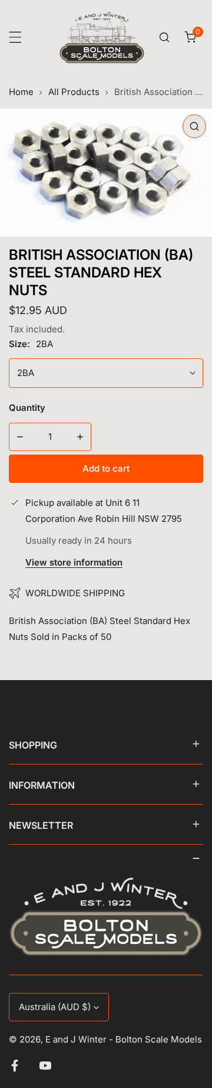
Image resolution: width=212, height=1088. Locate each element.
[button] (190, 37)
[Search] (164, 37)
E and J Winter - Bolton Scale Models (123, 1039)
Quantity (27, 407)
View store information (73, 563)
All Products (74, 91)
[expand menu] (15, 37)
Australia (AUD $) (55, 1006)
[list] (106, 173)
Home (21, 91)
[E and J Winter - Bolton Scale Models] (102, 37)
